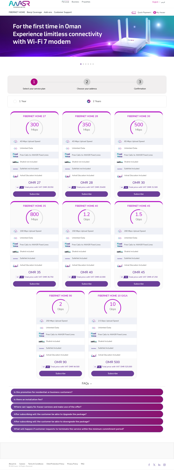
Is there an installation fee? (28, 399)
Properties (86, 2)
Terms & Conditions (35, 464)
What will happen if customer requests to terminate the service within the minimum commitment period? (69, 428)
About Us (12, 464)
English (155, 2)
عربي (163, 2)
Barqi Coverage (34, 12)
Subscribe (34, 194)
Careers (22, 464)
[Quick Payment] (134, 12)
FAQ (82, 464)
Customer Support (63, 12)
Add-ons (48, 12)
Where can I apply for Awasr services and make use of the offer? (47, 406)
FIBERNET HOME (17, 12)
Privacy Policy (72, 464)
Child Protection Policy (55, 464)
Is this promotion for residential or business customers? (43, 392)
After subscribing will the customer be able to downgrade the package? (52, 421)
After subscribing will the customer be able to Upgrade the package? (50, 414)
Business (75, 2)
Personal (65, 2)
